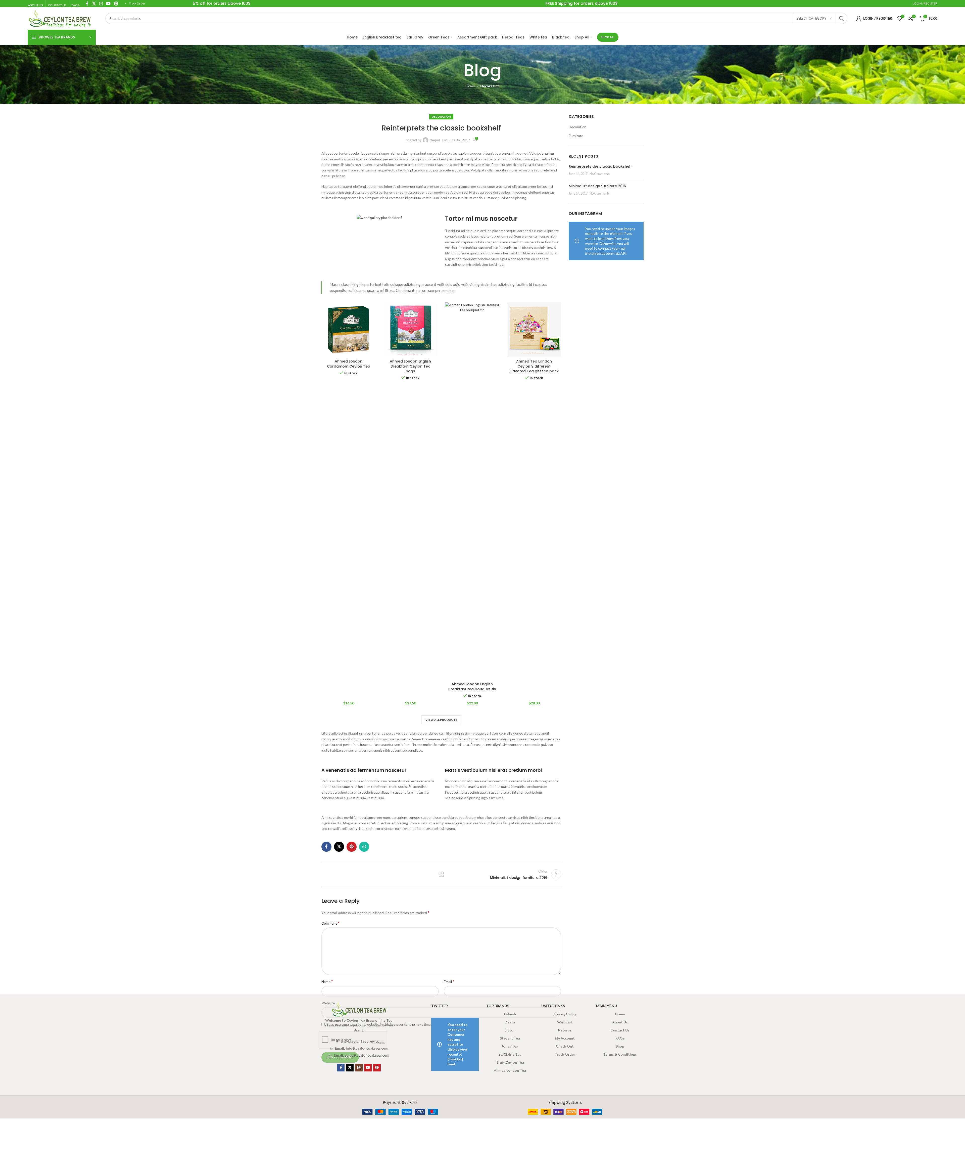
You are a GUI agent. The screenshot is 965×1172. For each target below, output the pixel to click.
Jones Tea (510, 1046)
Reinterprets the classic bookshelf (600, 166)
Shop (620, 1046)
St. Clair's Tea (509, 1054)
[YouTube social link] (368, 1067)
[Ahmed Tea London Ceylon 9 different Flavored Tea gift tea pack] (534, 329)
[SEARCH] (841, 18)
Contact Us (620, 1030)
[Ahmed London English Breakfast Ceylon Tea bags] (410, 329)
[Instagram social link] (359, 1067)
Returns (564, 1030)
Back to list (441, 874)
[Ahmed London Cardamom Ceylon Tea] (348, 329)
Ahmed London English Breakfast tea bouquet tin (472, 687)
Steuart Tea (510, 1038)
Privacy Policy (564, 1014)
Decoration (490, 86)
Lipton (510, 1030)
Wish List (565, 1022)
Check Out (565, 1046)
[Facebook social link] (326, 847)
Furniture (576, 135)
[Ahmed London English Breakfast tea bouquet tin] (472, 491)
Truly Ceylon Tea (510, 1062)
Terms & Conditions (620, 1054)
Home (470, 86)
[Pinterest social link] (352, 847)
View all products (441, 720)
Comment (330, 923)
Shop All (608, 37)
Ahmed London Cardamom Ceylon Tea (348, 364)
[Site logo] (59, 18)
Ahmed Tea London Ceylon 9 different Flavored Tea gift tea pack (534, 366)
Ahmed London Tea (510, 1070)
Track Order (137, 3)
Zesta (510, 1022)
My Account (565, 1038)
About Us (620, 1022)
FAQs (619, 1038)
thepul (434, 140)
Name (327, 981)
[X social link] (339, 847)
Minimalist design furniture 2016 (597, 186)
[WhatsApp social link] (364, 847)
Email (449, 981)
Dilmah (510, 1014)
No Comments (600, 174)
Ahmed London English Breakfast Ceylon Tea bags (410, 366)
